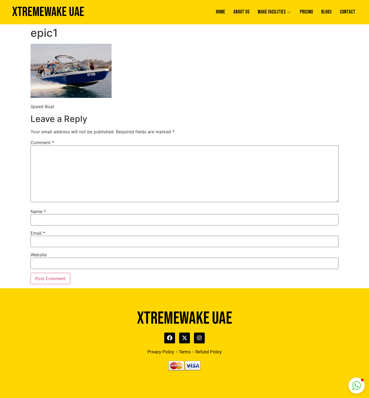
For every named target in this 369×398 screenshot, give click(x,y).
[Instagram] (199, 338)
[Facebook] (169, 338)
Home (220, 12)
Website (39, 255)
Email (38, 233)
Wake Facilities (272, 12)
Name (38, 211)
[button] (356, 385)
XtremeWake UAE (48, 12)
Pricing (306, 12)
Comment (42, 142)
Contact (347, 12)
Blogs (326, 12)
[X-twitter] (184, 338)
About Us (241, 12)
